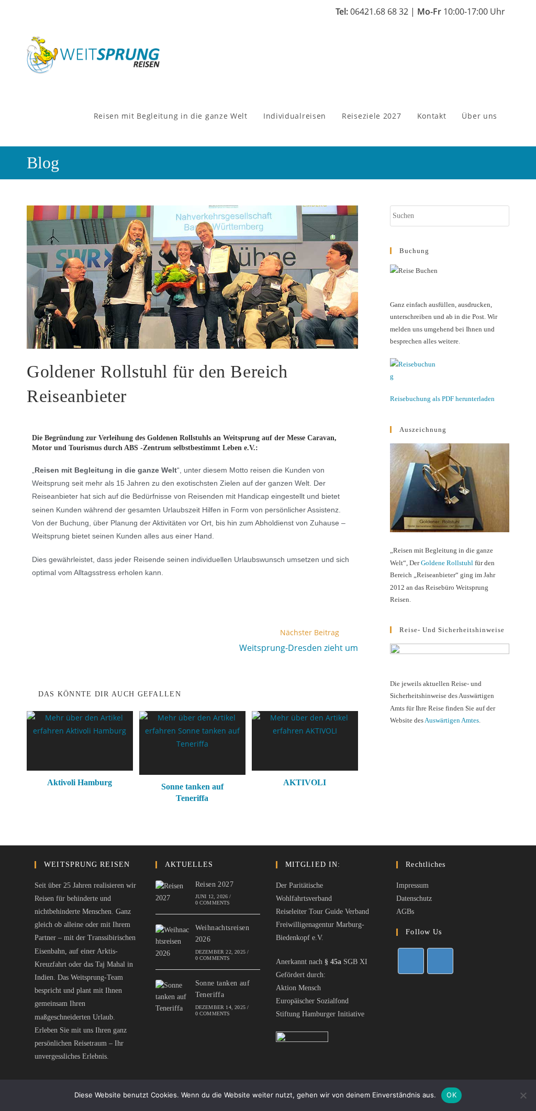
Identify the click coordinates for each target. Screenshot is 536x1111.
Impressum (412, 885)
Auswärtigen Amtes (452, 720)
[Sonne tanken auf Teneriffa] (173, 997)
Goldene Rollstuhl (447, 563)
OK (451, 1095)
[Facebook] (411, 961)
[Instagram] (440, 961)
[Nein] (523, 1095)
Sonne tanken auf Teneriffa (192, 792)
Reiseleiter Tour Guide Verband (322, 911)
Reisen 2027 (214, 884)
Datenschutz (414, 898)
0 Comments (212, 903)
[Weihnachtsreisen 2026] (173, 941)
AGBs (405, 911)
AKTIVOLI (304, 782)
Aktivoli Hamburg (79, 782)
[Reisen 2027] (173, 892)
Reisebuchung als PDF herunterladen (442, 399)
